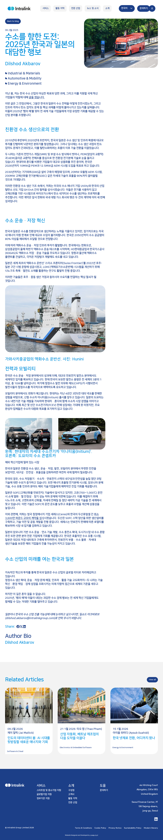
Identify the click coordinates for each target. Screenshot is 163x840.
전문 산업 (72, 802)
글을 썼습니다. (37, 97)
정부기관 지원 (43, 798)
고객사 (71, 794)
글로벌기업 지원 (44, 794)
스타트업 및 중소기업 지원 (49, 790)
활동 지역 (72, 798)
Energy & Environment (25, 83)
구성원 (71, 790)
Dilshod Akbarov (19, 642)
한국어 (124, 8)
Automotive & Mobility (24, 78)
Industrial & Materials (24, 73)
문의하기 (104, 790)
